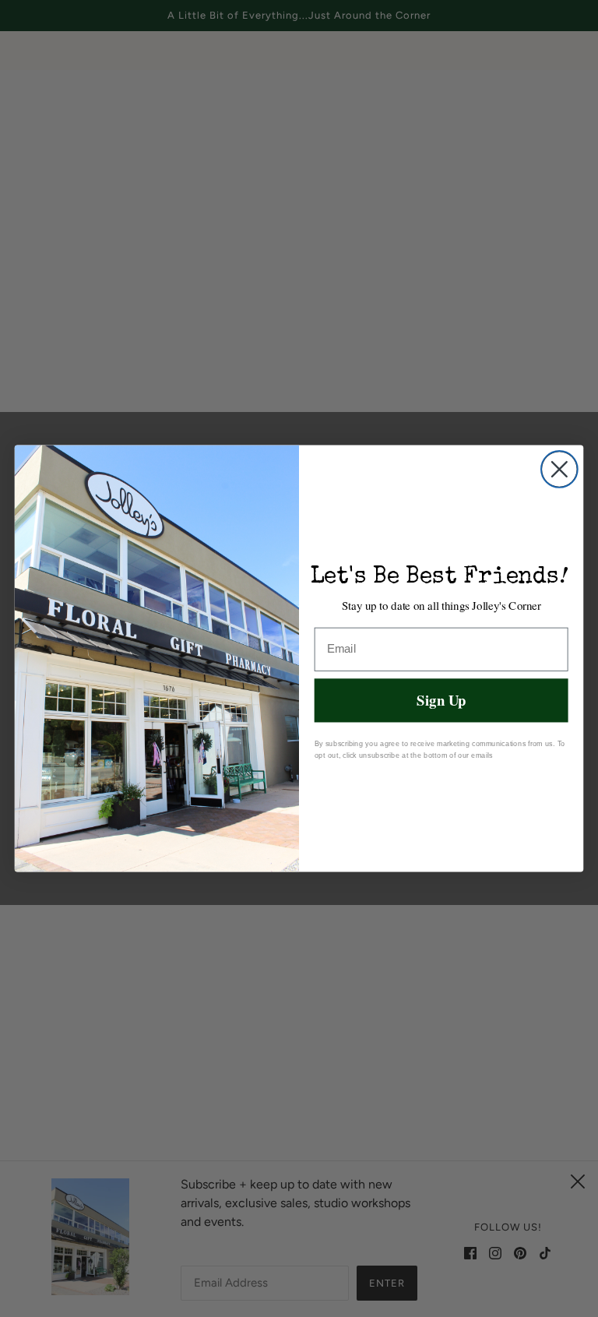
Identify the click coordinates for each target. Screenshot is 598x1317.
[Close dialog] (559, 469)
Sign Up (441, 699)
